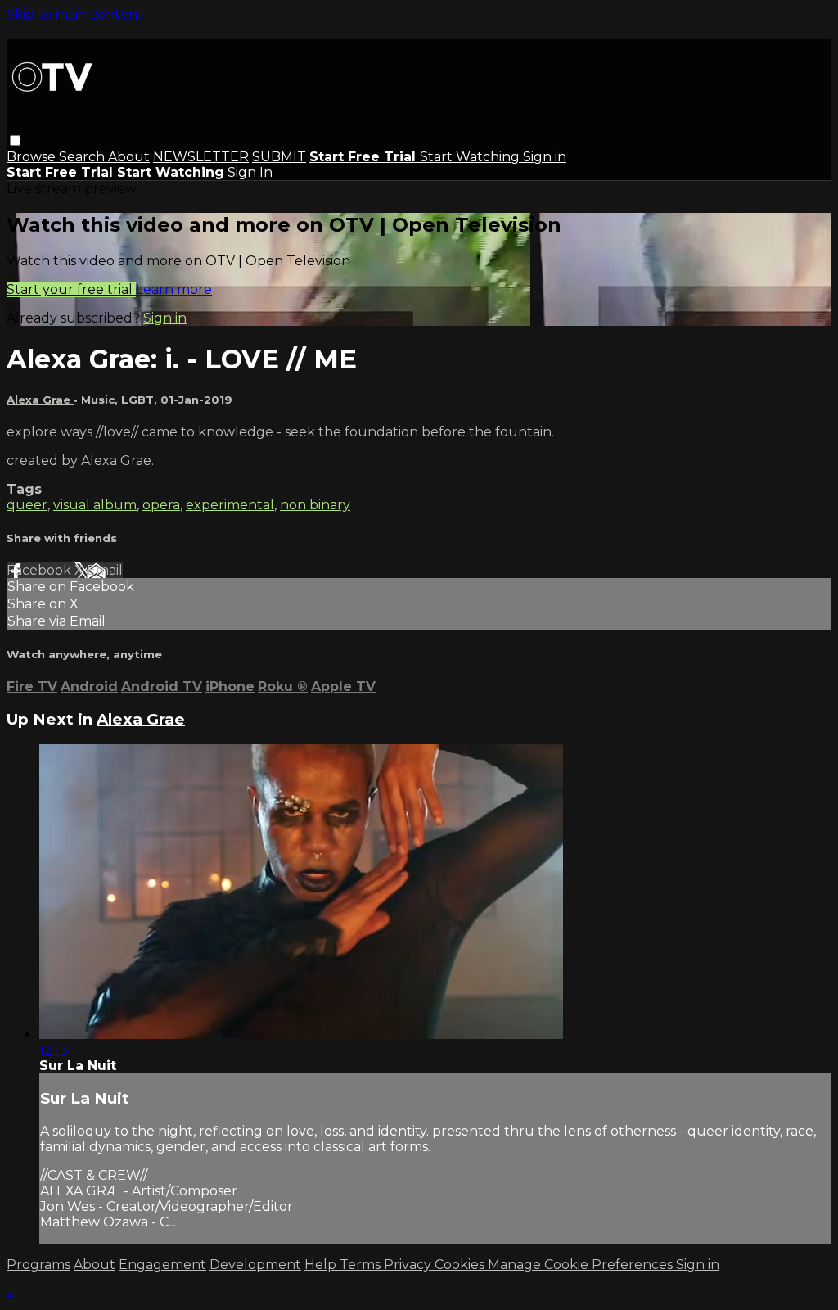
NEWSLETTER (201, 157)
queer (27, 505)
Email (105, 570)
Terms (362, 1264)
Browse (33, 157)
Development (255, 1264)
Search (83, 157)
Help (322, 1264)
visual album (95, 505)
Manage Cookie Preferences (582, 1264)
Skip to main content (75, 14)
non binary (315, 505)
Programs (38, 1264)
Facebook (40, 570)
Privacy (409, 1264)
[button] (15, 140)
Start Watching (471, 157)
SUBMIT (279, 157)
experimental (230, 505)
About (129, 157)
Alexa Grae (40, 399)
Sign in (544, 157)
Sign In (250, 172)
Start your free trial (71, 289)
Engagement (162, 1264)
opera (161, 505)
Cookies (461, 1264)
